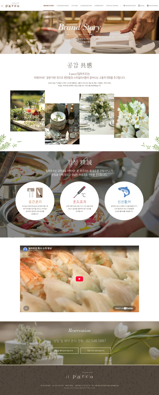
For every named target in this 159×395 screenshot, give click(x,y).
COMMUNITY (99, 5)
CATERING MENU (63, 5)
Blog (142, 5)
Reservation (131, 5)
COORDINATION (86, 5)
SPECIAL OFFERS (112, 5)
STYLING (74, 5)
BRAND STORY (49, 5)
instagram (153, 5)
